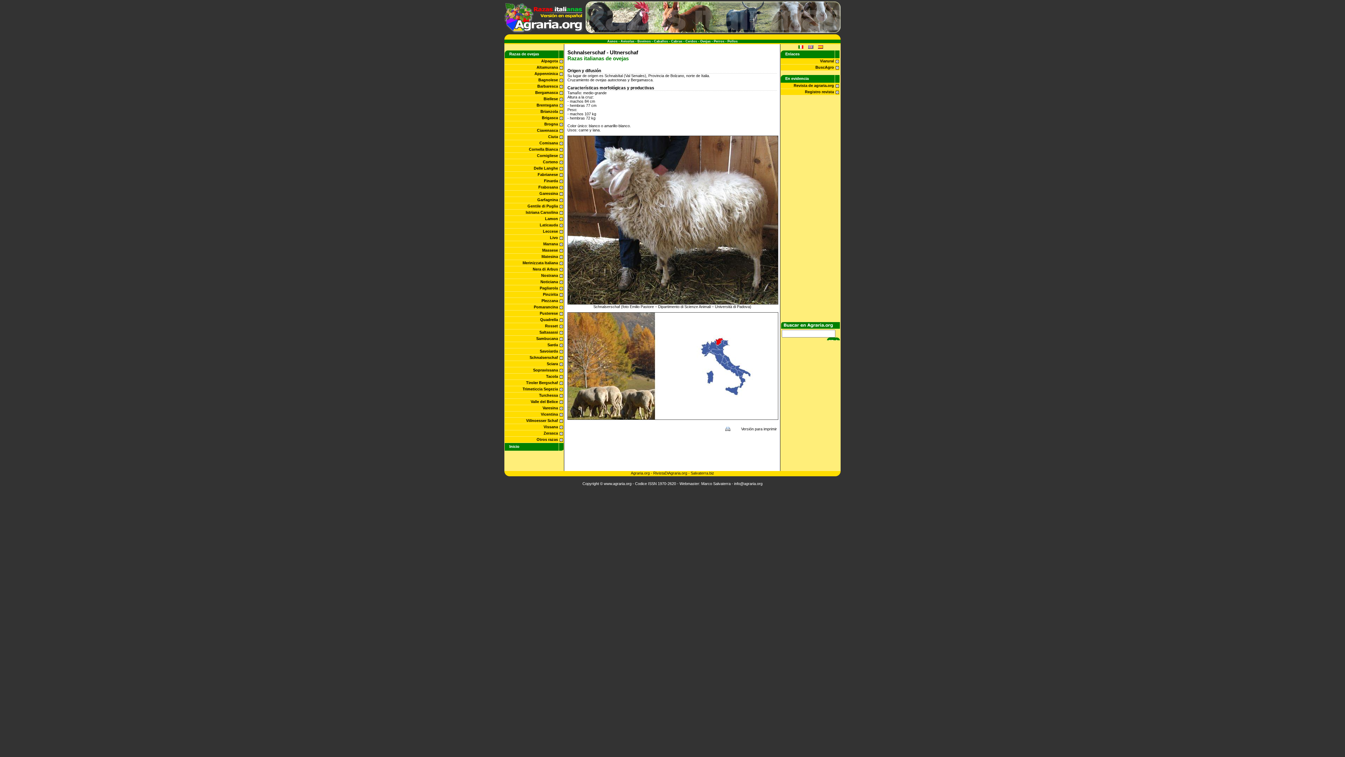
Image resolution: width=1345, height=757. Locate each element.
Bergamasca (546, 92)
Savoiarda (549, 351)
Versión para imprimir (759, 429)
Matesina (550, 256)
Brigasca (550, 118)
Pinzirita (550, 294)
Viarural (827, 61)
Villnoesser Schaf (542, 420)
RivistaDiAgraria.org (670, 473)
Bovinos (644, 41)
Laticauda (549, 225)
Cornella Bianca (543, 149)
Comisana (548, 143)
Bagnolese (548, 80)
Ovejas (705, 41)
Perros (719, 41)
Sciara (552, 364)
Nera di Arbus (545, 269)
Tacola (552, 376)
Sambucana (547, 338)
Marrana (550, 244)
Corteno (550, 162)
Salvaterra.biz (702, 473)
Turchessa (548, 395)
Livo (554, 238)
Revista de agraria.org (814, 85)
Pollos (732, 41)
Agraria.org (640, 473)
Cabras (676, 41)
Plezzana (550, 301)
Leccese (550, 231)
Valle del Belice (544, 402)
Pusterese (549, 313)
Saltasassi (548, 332)
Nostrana (549, 275)
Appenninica (546, 73)
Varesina (550, 408)
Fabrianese (548, 174)
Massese (550, 250)
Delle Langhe (546, 168)
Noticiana (549, 282)
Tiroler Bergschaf (542, 383)
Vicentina (549, 414)
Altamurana (547, 67)
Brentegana (547, 105)
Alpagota (549, 61)
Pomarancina (546, 307)
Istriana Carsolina (542, 212)
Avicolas (627, 41)
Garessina (548, 193)
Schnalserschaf (544, 357)
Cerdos (691, 41)
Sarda (552, 345)
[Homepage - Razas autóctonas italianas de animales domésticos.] (543, 31)
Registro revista (819, 92)
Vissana (551, 427)
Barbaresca (547, 86)
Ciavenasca (547, 130)
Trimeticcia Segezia (540, 389)
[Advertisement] (672, 451)
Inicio (514, 446)
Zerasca (551, 433)
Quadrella (549, 320)
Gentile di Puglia (542, 206)
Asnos (612, 41)
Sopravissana (545, 370)
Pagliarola (549, 288)
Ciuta (553, 137)
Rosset (551, 326)
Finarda (551, 181)
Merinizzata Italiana (540, 263)
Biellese (551, 99)
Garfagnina (547, 200)
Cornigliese (547, 156)
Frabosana (548, 187)
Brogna (551, 124)
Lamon (551, 219)
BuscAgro (824, 67)
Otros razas (547, 439)
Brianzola (549, 111)
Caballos (661, 41)
